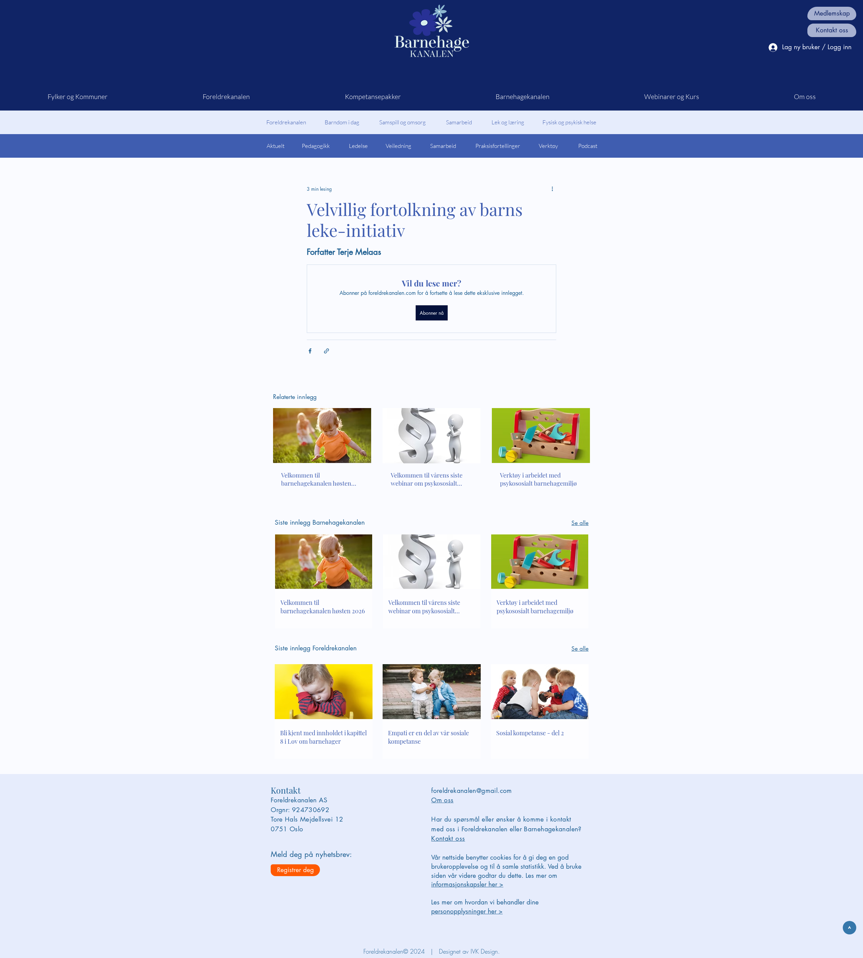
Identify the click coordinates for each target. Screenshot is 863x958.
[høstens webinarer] (322, 435)
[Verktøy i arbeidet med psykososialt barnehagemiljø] (541, 435)
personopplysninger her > (467, 911)
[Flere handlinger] (552, 189)
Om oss (442, 800)
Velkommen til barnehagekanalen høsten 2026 (316, 479)
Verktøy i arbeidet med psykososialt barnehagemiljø (538, 479)
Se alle (580, 523)
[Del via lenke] (326, 351)
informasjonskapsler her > (467, 884)
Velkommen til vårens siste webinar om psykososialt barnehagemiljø (427, 479)
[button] (77, 97)
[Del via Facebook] (310, 351)
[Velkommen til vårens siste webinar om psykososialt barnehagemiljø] (432, 435)
